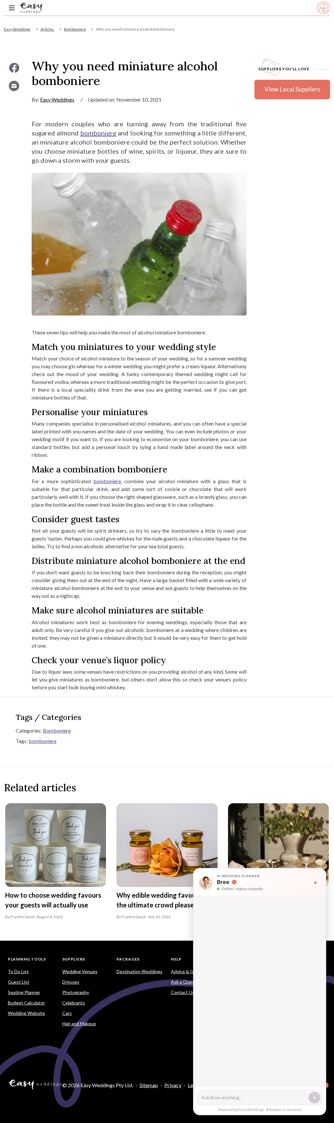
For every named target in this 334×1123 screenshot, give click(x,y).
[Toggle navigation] (12, 8)
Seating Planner (24, 992)
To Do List (18, 971)
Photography (75, 992)
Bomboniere (75, 29)
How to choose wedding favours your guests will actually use (53, 900)
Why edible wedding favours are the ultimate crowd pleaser (164, 900)
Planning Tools (27, 959)
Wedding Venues (80, 971)
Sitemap (149, 1085)
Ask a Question (187, 982)
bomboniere (98, 133)
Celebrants (73, 1002)
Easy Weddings (17, 29)
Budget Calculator (26, 1002)
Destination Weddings (139, 971)
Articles (47, 29)
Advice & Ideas (186, 971)
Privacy (172, 1085)
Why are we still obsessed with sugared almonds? (273, 900)
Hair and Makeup (79, 1023)
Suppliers (73, 959)
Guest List (18, 982)
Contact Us (182, 992)
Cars (67, 1013)
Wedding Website (26, 1013)
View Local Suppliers (292, 89)
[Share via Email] (14, 86)
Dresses (70, 982)
